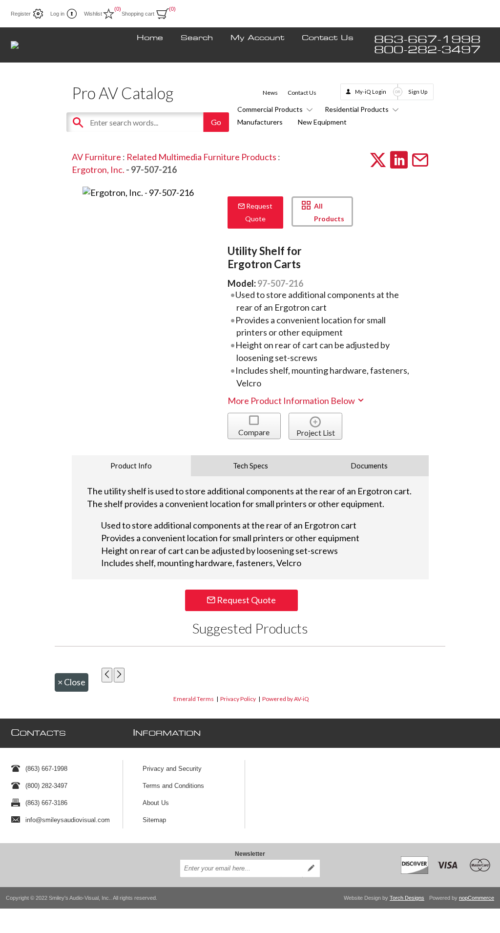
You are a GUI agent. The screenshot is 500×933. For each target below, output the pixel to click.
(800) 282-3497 (46, 785)
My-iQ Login (370, 91)
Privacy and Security (172, 768)
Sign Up (418, 91)
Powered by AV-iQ (285, 698)
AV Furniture (96, 156)
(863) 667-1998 (46, 768)
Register (21, 14)
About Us (156, 802)
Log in (57, 14)
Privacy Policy (238, 698)
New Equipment (322, 122)
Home (150, 38)
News (270, 92)
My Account (257, 38)
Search (197, 38)
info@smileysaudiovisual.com (67, 820)
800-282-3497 (427, 50)
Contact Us (328, 38)
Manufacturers (260, 122)
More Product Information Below (292, 400)
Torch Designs (407, 898)
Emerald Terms (193, 698)
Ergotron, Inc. (98, 169)
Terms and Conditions (173, 785)
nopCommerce (476, 898)
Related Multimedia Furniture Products (201, 156)
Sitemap (154, 820)
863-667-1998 (427, 40)
